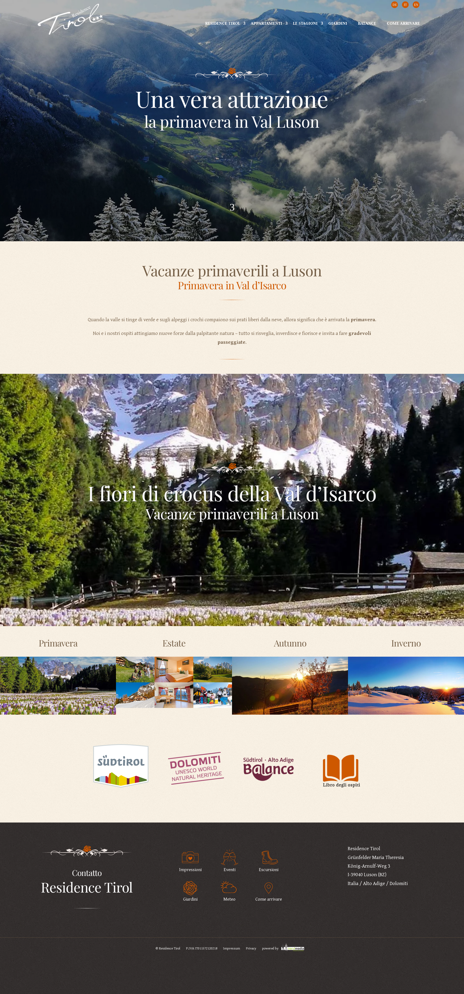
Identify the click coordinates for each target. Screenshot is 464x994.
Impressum (231, 949)
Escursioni (268, 869)
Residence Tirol (222, 23)
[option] (123, 770)
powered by (270, 949)
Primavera (58, 643)
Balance (367, 23)
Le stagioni (305, 23)
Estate (174, 643)
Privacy (251, 949)
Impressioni (190, 869)
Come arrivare (403, 23)
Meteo (229, 899)
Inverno (406, 643)
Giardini (337, 23)
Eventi (229, 869)
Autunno (290, 643)
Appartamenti (266, 23)
